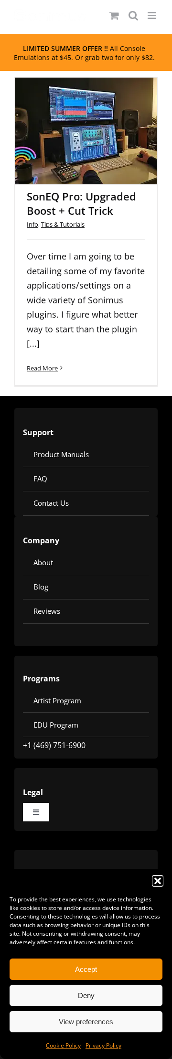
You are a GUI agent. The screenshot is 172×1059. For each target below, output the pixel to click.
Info (32, 224)
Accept (86, 969)
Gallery (99, 109)
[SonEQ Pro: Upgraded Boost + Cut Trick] (86, 131)
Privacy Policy (103, 1045)
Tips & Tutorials (63, 224)
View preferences (86, 1022)
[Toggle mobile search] (133, 15)
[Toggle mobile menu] (153, 15)
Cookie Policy (63, 1045)
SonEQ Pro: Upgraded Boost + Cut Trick (73, 109)
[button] (157, 881)
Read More (42, 368)
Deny (86, 995)
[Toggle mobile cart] (114, 15)
